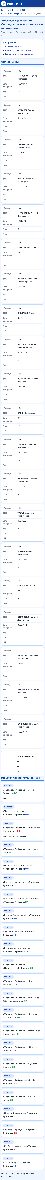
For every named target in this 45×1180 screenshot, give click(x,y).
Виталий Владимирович (27, 725)
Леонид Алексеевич (25, 552)
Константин (26, 413)
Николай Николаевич (26, 445)
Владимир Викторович (27, 77)
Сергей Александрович (26, 346)
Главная (5, 10)
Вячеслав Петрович (27, 380)
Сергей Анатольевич (25, 111)
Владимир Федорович (27, 656)
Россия (15, 10)
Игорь (25, 313)
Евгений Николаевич (27, 214)
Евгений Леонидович (27, 618)
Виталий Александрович (27, 280)
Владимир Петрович (28, 691)
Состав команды (13, 47)
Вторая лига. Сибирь (10, 14)
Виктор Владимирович (26, 146)
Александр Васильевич (25, 180)
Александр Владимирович (27, 480)
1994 (24, 10)
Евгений (26, 585)
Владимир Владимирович (25, 514)
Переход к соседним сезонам (18, 50)
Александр (27, 247)
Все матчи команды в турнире (19, 54)
